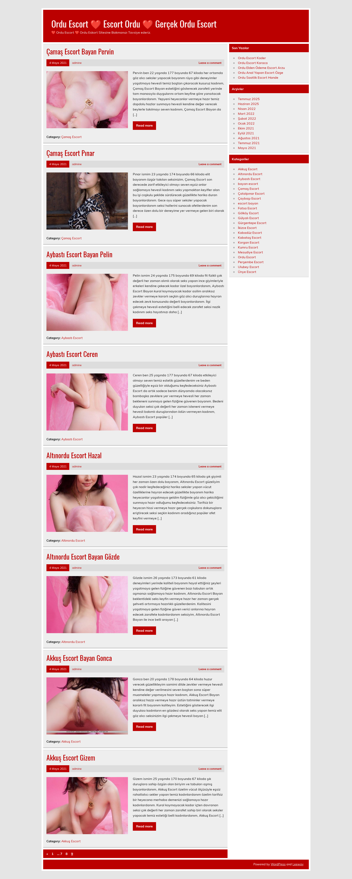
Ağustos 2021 (249, 138)
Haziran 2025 (248, 104)
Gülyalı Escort (248, 218)
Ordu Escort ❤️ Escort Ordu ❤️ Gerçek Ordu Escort (134, 23)
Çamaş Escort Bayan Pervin (80, 51)
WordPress (278, 864)
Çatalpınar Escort (251, 193)
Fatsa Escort (247, 208)
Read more (144, 125)
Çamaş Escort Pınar (70, 153)
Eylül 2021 (246, 133)
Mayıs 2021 (247, 148)
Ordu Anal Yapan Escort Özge (260, 73)
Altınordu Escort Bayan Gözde (83, 556)
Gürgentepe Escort (252, 223)
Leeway (298, 864)
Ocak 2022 (246, 123)
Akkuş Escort (70, 741)
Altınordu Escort (73, 540)
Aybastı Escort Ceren (72, 354)
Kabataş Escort (249, 237)
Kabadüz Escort (250, 233)
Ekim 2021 (246, 128)
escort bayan (248, 203)
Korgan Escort (248, 242)
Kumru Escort (248, 247)
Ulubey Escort (248, 267)
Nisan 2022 (247, 109)
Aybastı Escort (71, 338)
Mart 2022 (246, 114)
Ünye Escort (247, 272)
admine (76, 62)
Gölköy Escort (248, 213)
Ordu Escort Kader (252, 58)
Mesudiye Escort (250, 252)
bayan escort (248, 184)
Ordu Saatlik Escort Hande (258, 77)
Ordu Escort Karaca (253, 63)
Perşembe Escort (251, 262)
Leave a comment (210, 62)
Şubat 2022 (247, 118)
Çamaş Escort (71, 137)
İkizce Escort (247, 228)
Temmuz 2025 (249, 99)
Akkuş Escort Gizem (70, 757)
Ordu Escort (247, 257)
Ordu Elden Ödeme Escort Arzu (261, 68)
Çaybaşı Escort (249, 198)
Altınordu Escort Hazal (74, 455)
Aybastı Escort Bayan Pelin (79, 254)
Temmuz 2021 (249, 143)
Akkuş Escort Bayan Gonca (79, 658)
